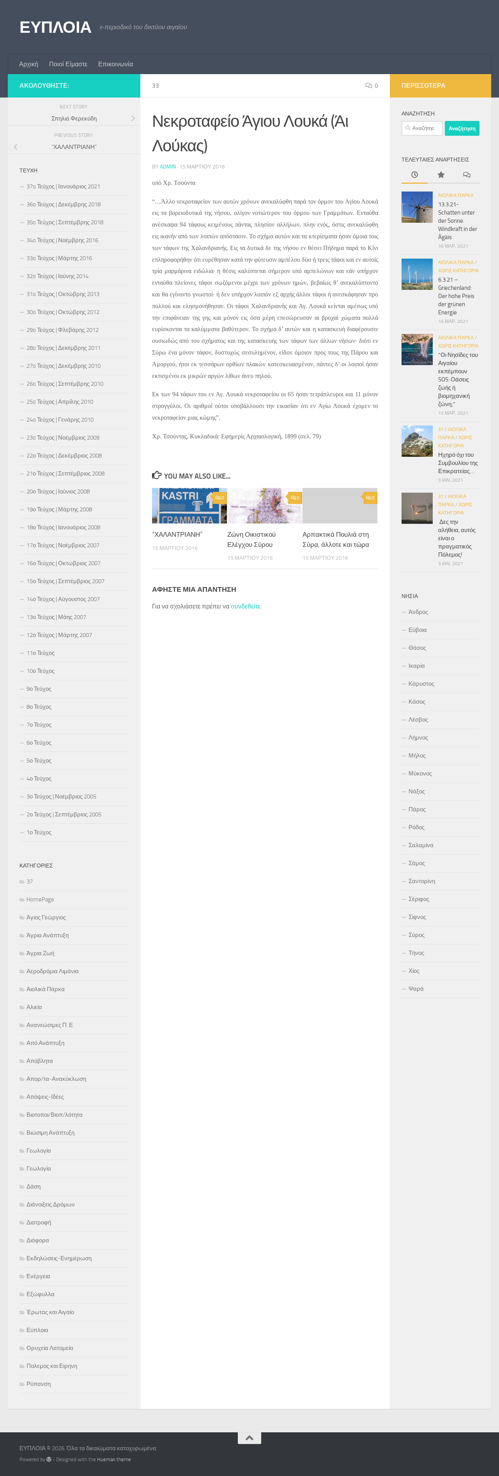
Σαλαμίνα (421, 845)
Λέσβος (418, 719)
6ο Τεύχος (39, 742)
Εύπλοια (37, 1330)
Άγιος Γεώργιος (46, 917)
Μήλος (417, 755)
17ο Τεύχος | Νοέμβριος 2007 (63, 545)
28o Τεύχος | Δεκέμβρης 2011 (64, 347)
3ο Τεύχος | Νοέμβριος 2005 (61, 796)
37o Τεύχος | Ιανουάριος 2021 (63, 186)
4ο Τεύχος (39, 778)
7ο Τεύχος (39, 724)
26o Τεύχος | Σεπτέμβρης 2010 (65, 383)
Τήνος (416, 952)
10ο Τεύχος (41, 670)
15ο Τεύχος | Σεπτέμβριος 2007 (65, 581)
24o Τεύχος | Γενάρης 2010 (60, 419)
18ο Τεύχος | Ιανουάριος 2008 (63, 527)
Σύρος (417, 934)
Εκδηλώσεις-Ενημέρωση (59, 1258)
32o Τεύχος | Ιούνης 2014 (57, 276)
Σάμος (417, 863)
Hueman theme (114, 1459)
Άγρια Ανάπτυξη (48, 935)
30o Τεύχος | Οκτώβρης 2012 (63, 312)
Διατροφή (39, 1222)
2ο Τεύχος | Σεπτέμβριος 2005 (64, 814)
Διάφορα (38, 1240)
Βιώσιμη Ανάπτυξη (50, 1132)
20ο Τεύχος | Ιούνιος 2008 (58, 491)
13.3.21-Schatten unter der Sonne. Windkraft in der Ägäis (457, 221)
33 (155, 85)
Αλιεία (34, 1007)
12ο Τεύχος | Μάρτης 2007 (59, 635)
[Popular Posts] (441, 175)
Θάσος (417, 647)
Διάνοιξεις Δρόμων (51, 1204)
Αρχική (28, 64)
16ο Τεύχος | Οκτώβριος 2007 (64, 563)
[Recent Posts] (415, 175)
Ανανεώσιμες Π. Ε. (50, 1025)
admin (168, 166)
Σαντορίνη (422, 881)
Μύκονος (420, 773)
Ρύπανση (39, 1383)
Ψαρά (416, 988)
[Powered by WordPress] (48, 1459)
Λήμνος (418, 737)
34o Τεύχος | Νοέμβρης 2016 (62, 240)
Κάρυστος (421, 683)
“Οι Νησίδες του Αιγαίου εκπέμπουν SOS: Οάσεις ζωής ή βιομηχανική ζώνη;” (458, 379)
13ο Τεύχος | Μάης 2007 (56, 617)
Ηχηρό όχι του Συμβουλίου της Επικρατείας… (458, 463)
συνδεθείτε (245, 606)
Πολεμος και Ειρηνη (52, 1366)
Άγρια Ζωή (40, 953)
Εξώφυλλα (41, 1294)
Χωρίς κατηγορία (458, 270)
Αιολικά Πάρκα (46, 989)
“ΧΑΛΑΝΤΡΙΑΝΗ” (177, 534)
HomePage (40, 899)
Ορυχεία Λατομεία (50, 1348)
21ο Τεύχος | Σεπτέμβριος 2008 (65, 473)
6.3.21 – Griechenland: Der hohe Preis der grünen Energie (456, 296)
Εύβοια (418, 629)
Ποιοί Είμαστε (68, 64)
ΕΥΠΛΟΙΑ (55, 27)
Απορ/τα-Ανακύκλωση (56, 1078)
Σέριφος (419, 899)
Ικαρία (417, 665)
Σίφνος (417, 917)
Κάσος (417, 701)
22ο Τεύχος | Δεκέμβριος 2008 (64, 455)
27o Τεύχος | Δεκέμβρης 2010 (64, 365)
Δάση (34, 1186)
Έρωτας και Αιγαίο (50, 1312)
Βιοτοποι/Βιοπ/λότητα (55, 1114)
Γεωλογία (39, 1150)
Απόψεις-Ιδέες (45, 1096)
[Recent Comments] (466, 175)
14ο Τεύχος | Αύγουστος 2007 (63, 599)
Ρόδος (417, 827)
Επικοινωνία (115, 64)
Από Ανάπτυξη (45, 1043)
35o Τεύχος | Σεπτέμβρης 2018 (65, 222)
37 (30, 881)
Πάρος (417, 809)
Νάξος (417, 791)
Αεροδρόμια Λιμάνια (53, 971)
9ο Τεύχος (39, 688)
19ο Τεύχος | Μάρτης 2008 (59, 509)
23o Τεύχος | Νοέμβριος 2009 (63, 437)
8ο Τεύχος (39, 706)
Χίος (414, 970)
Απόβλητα (40, 1060)
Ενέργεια (38, 1276)
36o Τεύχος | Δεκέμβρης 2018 (64, 204)
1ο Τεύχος (39, 832)
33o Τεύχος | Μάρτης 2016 (59, 258)
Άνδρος (418, 612)
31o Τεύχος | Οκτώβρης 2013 (63, 294)
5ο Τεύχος (39, 760)
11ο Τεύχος (41, 652)
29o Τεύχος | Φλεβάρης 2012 (63, 330)
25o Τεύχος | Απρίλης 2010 (60, 401)
